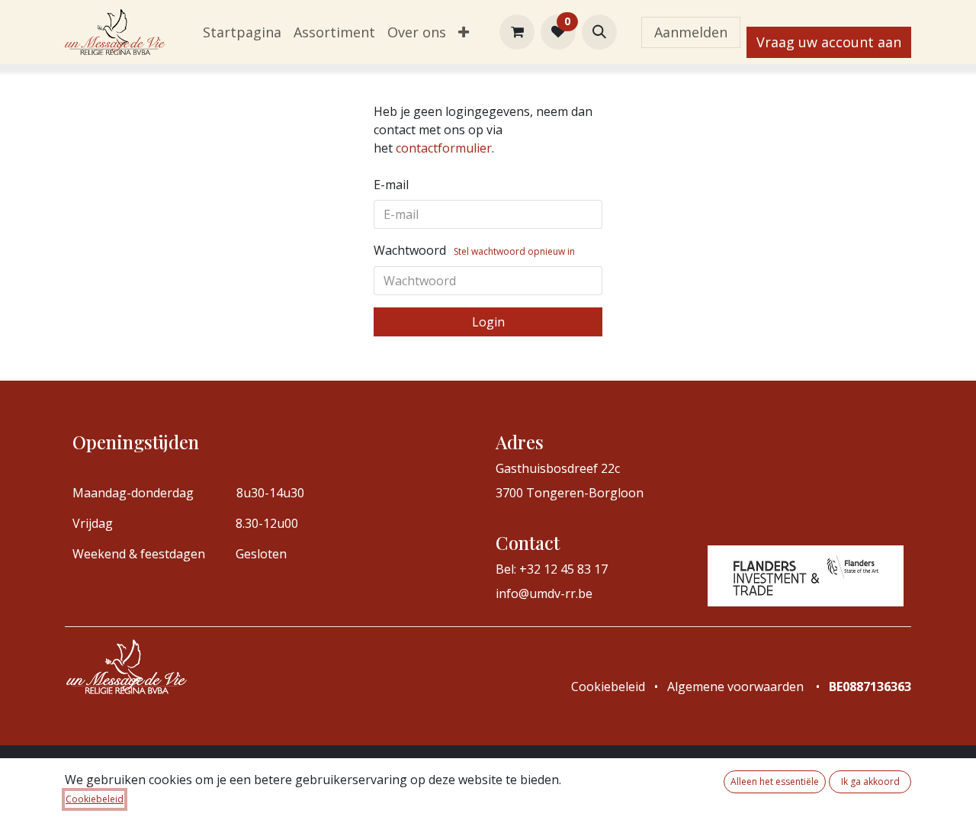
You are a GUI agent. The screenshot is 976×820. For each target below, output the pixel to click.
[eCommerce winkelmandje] (517, 32)
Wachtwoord (474, 250)
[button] (599, 32)
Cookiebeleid (95, 799)
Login (488, 322)
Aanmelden (690, 32)
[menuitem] (242, 32)
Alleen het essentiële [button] (774, 781)
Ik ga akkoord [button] (870, 781)
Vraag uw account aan (828, 42)
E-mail (483, 148)
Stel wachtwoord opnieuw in (514, 251)
